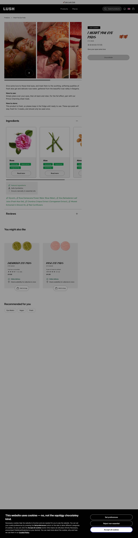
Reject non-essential (111, 523)
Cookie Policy (24, 532)
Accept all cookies (111, 530)
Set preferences (111, 517)
